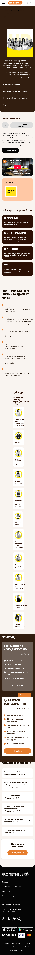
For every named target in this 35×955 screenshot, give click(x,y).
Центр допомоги (17, 853)
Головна (7, 10)
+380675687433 (8, 912)
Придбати (17, 751)
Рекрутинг (19, 443)
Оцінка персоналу (19, 482)
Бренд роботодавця (20, 626)
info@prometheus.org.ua (11, 909)
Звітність (28, 946)
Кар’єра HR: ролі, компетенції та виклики (19, 422)
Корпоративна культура (21, 606)
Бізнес (22, 10)
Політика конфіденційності (12, 943)
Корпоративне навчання (11, 887)
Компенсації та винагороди (20, 586)
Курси (14, 10)
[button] (27, 3)
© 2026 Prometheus (17, 950)
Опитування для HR (19, 566)
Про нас (5, 882)
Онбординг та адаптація (19, 462)
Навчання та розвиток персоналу (19, 503)
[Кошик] (31, 3)
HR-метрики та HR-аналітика (19, 544)
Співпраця (6, 891)
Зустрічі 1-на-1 (18, 523)
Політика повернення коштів (13, 896)
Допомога (28, 943)
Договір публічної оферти (13, 946)
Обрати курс (17, 686)
